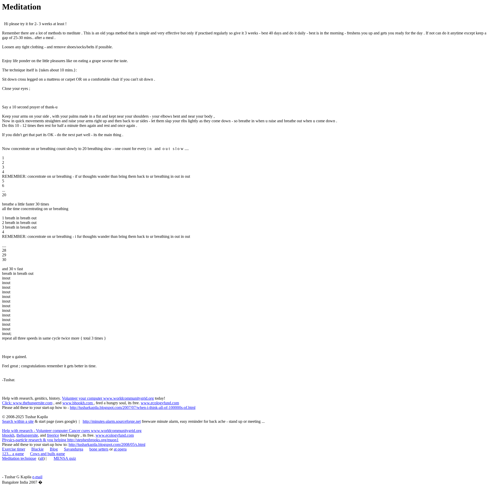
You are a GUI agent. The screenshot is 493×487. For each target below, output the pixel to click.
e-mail (37, 477)
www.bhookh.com (78, 403)
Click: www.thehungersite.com (27, 403)
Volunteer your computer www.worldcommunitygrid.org (108, 398)
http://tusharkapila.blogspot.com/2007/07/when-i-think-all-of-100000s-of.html (132, 407)
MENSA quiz (65, 458)
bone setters (98, 449)
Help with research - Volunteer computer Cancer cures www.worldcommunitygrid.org (71, 430)
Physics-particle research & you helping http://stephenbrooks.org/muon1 (60, 440)
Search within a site (18, 421)
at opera (120, 449)
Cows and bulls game (47, 454)
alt (41, 458)
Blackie (37, 449)
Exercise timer (13, 449)
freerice (53, 435)
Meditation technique (19, 458)
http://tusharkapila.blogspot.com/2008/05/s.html (107, 444)
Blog (54, 449)
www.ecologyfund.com (160, 403)
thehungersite (27, 435)
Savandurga (73, 449)
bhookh (8, 435)
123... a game (13, 454)
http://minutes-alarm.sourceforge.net (112, 421)
